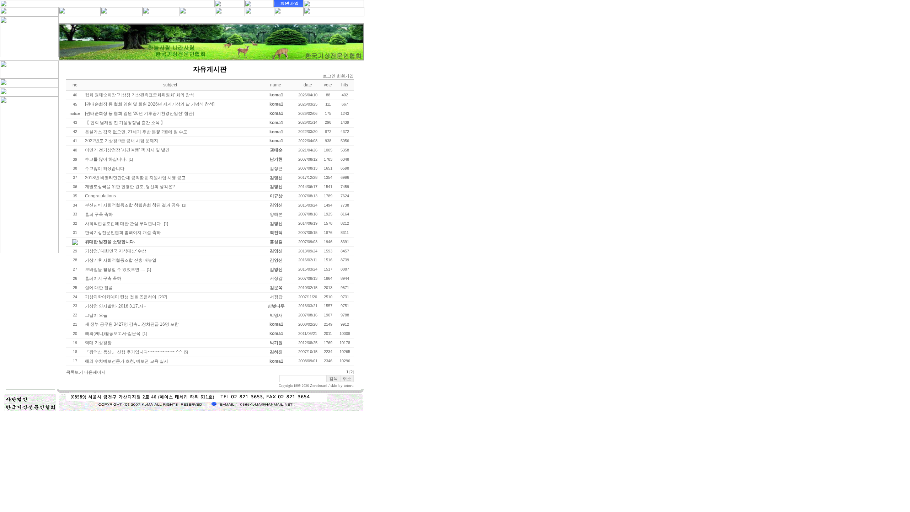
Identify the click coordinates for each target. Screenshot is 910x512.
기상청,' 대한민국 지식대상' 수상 (115, 251)
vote (328, 84)
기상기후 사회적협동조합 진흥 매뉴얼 (120, 260)
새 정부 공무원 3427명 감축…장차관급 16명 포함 (132, 324)
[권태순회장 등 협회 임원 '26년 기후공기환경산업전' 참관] (139, 113)
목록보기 (74, 372)
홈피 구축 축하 (99, 214)
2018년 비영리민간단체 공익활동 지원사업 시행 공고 (135, 177)
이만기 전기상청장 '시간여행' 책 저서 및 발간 (127, 150)
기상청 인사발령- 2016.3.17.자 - (115, 306)
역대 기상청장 (98, 342)
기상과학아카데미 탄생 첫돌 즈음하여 (120, 296)
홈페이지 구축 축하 (103, 278)
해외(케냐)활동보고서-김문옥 (112, 333)
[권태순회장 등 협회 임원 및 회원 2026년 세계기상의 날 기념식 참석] (149, 104)
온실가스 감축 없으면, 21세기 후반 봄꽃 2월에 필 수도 (136, 131)
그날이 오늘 (96, 315)
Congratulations (100, 195)
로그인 (329, 76)
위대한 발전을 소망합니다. (110, 241)
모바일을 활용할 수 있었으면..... (115, 269)
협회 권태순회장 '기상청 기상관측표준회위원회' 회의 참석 (139, 94)
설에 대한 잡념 (99, 287)
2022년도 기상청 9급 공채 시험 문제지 (121, 140)
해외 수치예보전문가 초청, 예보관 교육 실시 (126, 361)
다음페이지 (95, 372)
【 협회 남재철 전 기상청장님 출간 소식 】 (125, 122)
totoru (349, 386)
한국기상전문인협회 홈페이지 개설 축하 (123, 232)
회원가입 (345, 76)
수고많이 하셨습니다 (104, 168)
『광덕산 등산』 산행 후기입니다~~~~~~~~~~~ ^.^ (133, 352)
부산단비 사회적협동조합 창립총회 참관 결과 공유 (132, 205)
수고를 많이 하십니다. (106, 159)
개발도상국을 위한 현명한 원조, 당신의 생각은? (130, 186)
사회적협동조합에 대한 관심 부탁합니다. (123, 223)
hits (344, 84)
